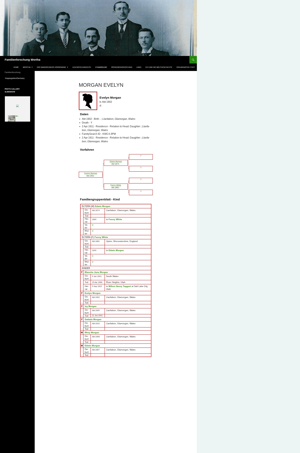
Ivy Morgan (91, 306)
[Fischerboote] (21, 118)
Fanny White (101, 237)
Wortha (26, 67)
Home (16, 67)
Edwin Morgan (102, 206)
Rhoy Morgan (92, 332)
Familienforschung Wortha (22, 59)
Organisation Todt (185, 67)
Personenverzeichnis (121, 67)
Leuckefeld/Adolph (81, 67)
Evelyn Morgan (93, 293)
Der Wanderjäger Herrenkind (51, 67)
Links (138, 67)
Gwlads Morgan (93, 319)
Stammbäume (101, 67)
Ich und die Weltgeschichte (158, 67)
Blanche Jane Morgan (96, 272)
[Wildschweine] (9, 118)
